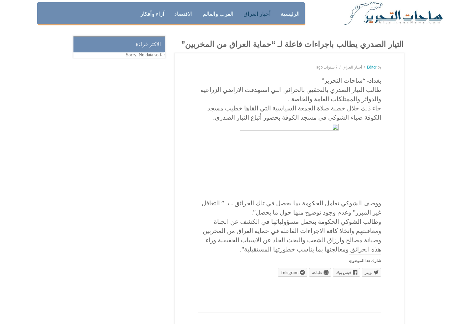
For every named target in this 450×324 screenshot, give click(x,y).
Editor (372, 67)
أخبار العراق (352, 67)
